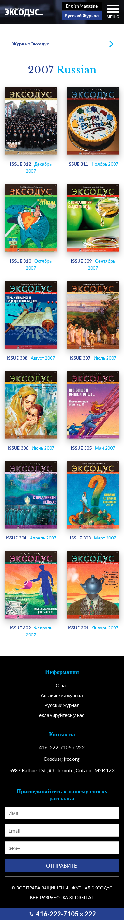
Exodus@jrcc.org (62, 759)
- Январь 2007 (93, 627)
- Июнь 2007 (31, 447)
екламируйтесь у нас (62, 715)
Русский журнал (61, 705)
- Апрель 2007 (31, 537)
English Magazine (82, 6)
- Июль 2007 (93, 357)
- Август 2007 (31, 357)
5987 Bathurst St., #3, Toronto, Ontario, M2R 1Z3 (62, 770)
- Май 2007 (93, 447)
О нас (62, 685)
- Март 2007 (93, 537)
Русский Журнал (82, 15)
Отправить (62, 865)
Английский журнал (62, 695)
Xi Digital (81, 897)
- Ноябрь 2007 (92, 164)
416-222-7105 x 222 (65, 913)
